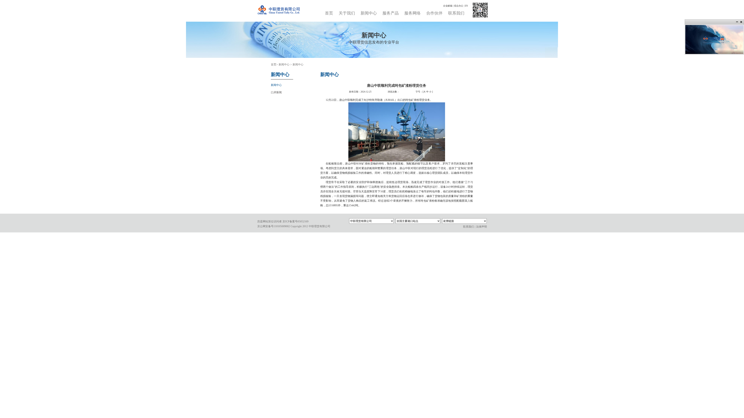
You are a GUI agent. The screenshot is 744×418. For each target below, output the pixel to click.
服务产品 (390, 13)
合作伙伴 (434, 13)
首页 (329, 13)
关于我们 (347, 13)
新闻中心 (369, 13)
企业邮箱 (448, 5)
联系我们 (456, 13)
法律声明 (481, 226)
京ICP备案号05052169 (295, 221)
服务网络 (412, 13)
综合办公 (459, 5)
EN (466, 5)
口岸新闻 (276, 92)
